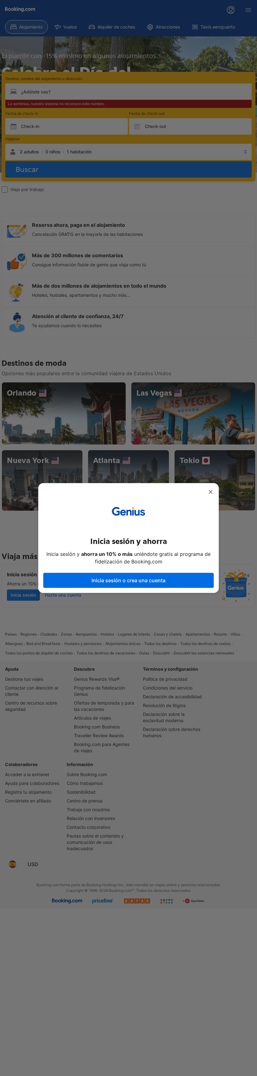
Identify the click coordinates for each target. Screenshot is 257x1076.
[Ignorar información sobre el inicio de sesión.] (210, 492)
